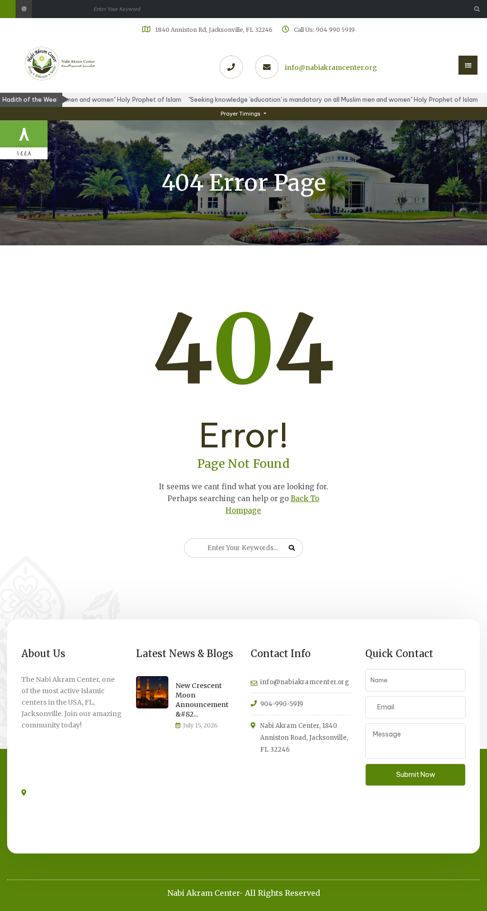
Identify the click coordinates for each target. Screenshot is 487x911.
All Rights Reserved (282, 893)
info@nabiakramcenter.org (331, 67)
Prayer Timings (241, 113)
